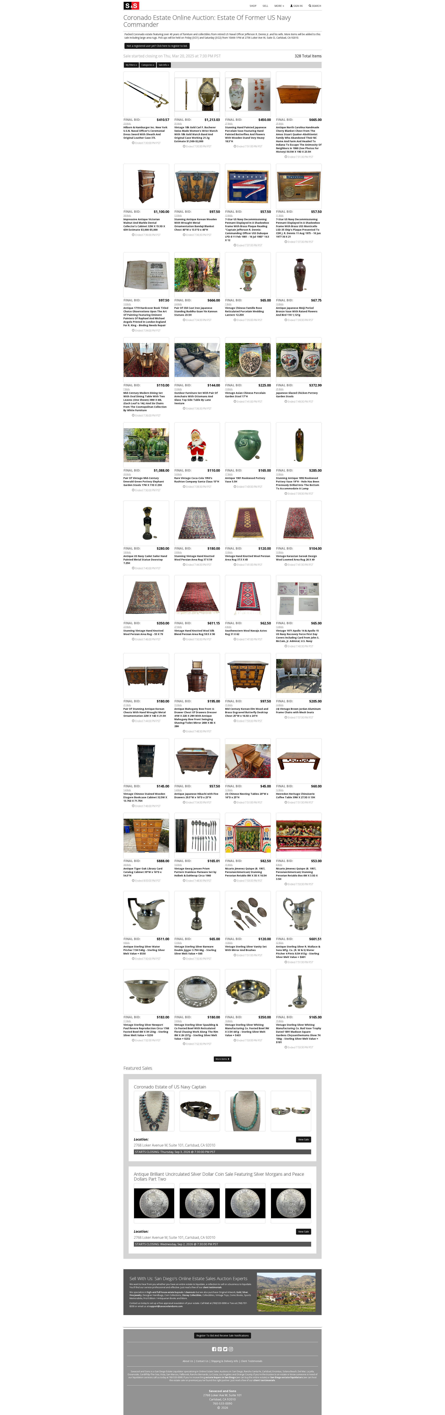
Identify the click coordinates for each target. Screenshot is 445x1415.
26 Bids (127, 474)
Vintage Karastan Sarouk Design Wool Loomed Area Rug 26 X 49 (296, 557)
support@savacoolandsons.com (166, 1306)
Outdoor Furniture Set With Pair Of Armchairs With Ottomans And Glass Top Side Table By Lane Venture (196, 398)
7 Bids (228, 304)
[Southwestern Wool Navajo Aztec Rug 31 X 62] (248, 598)
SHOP (253, 5)
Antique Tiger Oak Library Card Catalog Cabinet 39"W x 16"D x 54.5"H (142, 872)
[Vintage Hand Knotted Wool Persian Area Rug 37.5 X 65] (248, 523)
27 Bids (229, 123)
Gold (238, 1292)
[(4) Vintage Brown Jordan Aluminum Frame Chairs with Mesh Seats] (299, 676)
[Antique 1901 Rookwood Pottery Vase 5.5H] (248, 445)
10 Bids (127, 304)
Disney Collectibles (191, 1295)
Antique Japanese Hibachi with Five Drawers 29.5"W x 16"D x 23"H (196, 795)
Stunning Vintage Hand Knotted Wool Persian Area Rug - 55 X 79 (143, 632)
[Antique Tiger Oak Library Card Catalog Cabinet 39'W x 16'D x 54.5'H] (146, 835)
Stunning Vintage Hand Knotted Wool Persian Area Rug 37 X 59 (194, 557)
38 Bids (127, 215)
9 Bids (126, 942)
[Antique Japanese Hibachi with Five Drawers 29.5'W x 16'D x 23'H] (197, 761)
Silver (245, 1292)
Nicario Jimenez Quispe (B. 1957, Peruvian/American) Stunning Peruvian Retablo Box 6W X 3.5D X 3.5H (297, 874)
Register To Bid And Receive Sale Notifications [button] (222, 1335)
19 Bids (229, 389)
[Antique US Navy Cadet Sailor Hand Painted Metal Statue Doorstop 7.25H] (146, 523)
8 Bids (279, 864)
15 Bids (178, 389)
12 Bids (229, 790)
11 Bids (280, 215)
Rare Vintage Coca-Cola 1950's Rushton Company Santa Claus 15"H (196, 479)
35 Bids (178, 123)
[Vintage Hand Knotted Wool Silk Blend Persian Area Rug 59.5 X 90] (197, 598)
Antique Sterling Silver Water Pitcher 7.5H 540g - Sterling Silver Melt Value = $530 (144, 950)
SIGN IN (297, 5)
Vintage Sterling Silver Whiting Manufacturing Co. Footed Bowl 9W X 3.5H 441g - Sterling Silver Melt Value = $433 (247, 1030)
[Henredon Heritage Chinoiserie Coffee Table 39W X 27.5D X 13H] (299, 761)
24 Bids (178, 304)
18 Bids (127, 552)
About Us (188, 1361)
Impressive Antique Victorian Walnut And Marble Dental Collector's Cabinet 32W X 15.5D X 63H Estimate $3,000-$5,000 (144, 224)
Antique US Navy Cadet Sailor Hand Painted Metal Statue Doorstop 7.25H (145, 559)
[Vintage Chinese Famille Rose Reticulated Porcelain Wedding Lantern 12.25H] (248, 275)
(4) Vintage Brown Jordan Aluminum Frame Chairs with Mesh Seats (298, 710)
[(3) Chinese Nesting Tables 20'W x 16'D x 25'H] (248, 761)
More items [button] (221, 1059)
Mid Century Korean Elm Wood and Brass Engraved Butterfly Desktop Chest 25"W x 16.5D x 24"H (246, 712)
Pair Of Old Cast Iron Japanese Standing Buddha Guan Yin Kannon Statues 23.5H (195, 311)
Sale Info (163, 64)
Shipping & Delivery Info (224, 1361)
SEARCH (316, 5)
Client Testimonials (251, 1361)
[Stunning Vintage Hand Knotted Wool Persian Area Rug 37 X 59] (197, 523)
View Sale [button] (303, 1139)
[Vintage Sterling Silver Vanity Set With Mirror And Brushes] (248, 914)
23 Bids (127, 123)
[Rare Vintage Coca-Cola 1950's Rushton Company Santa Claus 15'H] (197, 445)
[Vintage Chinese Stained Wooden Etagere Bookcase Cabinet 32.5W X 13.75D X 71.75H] (146, 761)
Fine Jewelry (136, 1295)
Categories (147, 64)
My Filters (131, 64)
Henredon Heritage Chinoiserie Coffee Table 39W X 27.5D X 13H (295, 795)
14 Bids (280, 626)
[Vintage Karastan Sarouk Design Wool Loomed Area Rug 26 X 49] (299, 523)
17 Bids (229, 474)
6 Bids (228, 626)
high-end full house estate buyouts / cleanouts (171, 1292)
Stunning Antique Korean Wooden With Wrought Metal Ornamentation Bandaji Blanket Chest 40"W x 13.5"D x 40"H (195, 224)
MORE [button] (278, 5)
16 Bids (178, 474)
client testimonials (212, 1287)
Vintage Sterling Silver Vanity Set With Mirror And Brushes (246, 948)
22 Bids (127, 626)
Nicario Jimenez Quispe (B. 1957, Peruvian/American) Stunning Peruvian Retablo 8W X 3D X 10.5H (246, 872)
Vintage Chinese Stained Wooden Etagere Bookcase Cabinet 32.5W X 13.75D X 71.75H (145, 797)
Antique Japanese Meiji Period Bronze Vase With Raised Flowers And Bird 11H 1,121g (296, 311)
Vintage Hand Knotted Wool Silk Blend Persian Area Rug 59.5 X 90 (194, 632)
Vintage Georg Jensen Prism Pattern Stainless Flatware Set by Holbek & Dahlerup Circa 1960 (195, 872)
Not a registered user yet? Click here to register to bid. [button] (157, 45)
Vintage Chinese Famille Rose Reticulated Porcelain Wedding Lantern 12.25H (244, 311)
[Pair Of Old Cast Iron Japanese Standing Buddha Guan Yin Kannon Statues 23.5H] (197, 275)
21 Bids (127, 705)
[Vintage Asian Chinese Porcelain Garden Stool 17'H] (248, 360)
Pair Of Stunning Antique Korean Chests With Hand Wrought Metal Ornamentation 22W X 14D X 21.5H (144, 712)
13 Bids (178, 215)
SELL (265, 5)
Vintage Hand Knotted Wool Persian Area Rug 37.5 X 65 (247, 557)
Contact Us (202, 1361)
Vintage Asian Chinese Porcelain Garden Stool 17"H (245, 394)
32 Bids (280, 942)
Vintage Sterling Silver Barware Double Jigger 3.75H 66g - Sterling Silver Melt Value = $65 (195, 950)
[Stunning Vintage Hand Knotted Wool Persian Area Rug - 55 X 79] (146, 598)
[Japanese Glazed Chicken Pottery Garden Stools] (299, 360)
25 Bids (280, 123)
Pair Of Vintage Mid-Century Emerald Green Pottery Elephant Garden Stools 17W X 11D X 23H (143, 481)
